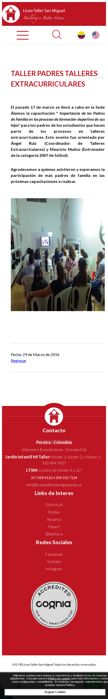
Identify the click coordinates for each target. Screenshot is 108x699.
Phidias (54, 512)
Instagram (54, 568)
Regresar (18, 360)
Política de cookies (59, 678)
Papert (54, 526)
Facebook (54, 554)
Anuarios (54, 519)
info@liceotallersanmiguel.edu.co (54, 484)
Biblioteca (54, 533)
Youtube (54, 561)
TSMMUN (54, 504)
